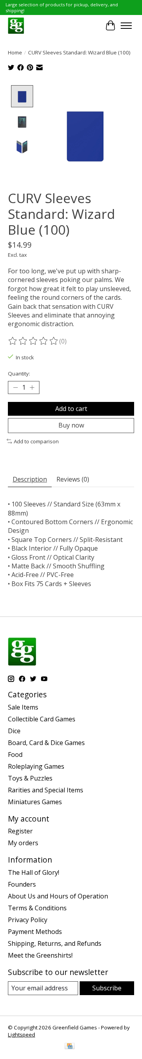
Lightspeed (21, 1034)
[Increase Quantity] (32, 388)
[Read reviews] (33, 341)
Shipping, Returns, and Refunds (54, 943)
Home (15, 52)
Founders (22, 884)
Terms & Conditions (37, 908)
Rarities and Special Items (45, 790)
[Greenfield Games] (16, 25)
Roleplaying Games (36, 766)
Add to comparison (36, 441)
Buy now (71, 425)
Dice (14, 731)
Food (15, 754)
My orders (23, 843)
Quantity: (19, 373)
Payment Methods (35, 931)
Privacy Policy (27, 919)
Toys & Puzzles (30, 778)
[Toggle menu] (126, 26)
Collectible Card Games (41, 719)
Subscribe (106, 988)
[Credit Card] (70, 1047)
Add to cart (71, 408)
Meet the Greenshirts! (40, 955)
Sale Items (23, 707)
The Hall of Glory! (33, 872)
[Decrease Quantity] (15, 388)
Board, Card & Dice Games (46, 742)
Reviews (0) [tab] (72, 479)
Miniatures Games (35, 802)
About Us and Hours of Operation (58, 896)
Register (20, 831)
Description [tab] (30, 479)
